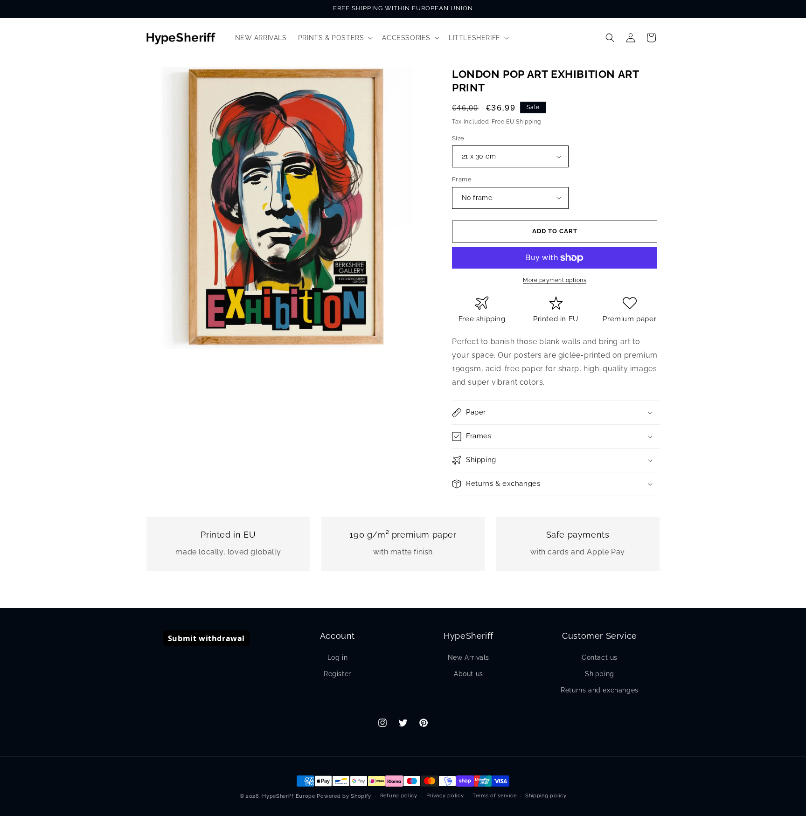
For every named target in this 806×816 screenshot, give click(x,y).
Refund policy (398, 796)
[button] (334, 38)
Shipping (599, 674)
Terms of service (494, 796)
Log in (337, 657)
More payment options (554, 280)
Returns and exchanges (600, 690)
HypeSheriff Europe (288, 796)
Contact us (600, 657)
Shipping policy (546, 796)
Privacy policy (445, 796)
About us (468, 674)
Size (458, 138)
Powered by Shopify (344, 796)
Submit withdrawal (206, 638)
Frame (462, 179)
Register (337, 674)
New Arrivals (468, 657)
